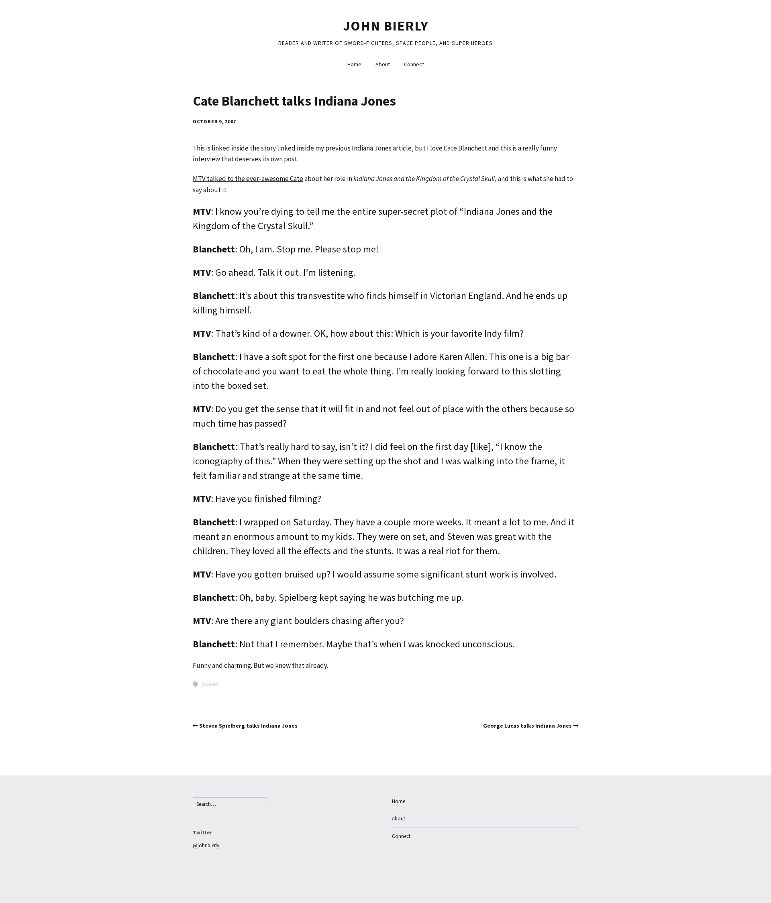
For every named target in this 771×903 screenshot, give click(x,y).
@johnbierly (206, 845)
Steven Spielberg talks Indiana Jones (248, 725)
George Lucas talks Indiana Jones (527, 725)
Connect (414, 64)
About (382, 64)
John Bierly (385, 25)
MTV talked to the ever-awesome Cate (248, 178)
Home (354, 64)
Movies (210, 684)
